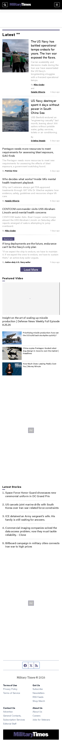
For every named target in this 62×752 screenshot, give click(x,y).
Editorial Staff (9, 723)
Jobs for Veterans (41, 719)
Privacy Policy (10, 688)
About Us (37, 711)
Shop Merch (39, 700)
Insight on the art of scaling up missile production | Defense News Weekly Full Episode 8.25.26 (31, 321)
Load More (31, 269)
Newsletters (38, 692)
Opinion (8, 238)
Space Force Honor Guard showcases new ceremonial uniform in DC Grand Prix (30, 494)
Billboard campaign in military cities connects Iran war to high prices (32, 544)
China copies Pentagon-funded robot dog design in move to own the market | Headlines (41, 351)
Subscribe (38, 688)
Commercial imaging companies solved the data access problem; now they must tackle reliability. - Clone (31, 531)
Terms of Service (11, 692)
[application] (31, 298)
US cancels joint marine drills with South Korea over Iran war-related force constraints (32, 506)
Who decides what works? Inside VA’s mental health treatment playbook (29, 180)
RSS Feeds (38, 696)
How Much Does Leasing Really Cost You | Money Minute (39, 365)
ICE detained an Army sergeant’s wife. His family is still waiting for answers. (30, 517)
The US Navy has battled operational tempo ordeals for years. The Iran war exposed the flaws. (44, 49)
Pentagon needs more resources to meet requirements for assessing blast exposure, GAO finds (27, 152)
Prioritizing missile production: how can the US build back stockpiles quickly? (41, 334)
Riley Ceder (39, 84)
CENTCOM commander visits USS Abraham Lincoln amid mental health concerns (28, 210)
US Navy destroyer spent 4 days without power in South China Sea (45, 106)
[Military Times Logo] (20, 4)
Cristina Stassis (38, 140)
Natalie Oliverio (38, 91)
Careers (37, 715)
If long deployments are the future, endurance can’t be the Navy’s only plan (29, 245)
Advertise (8, 711)
